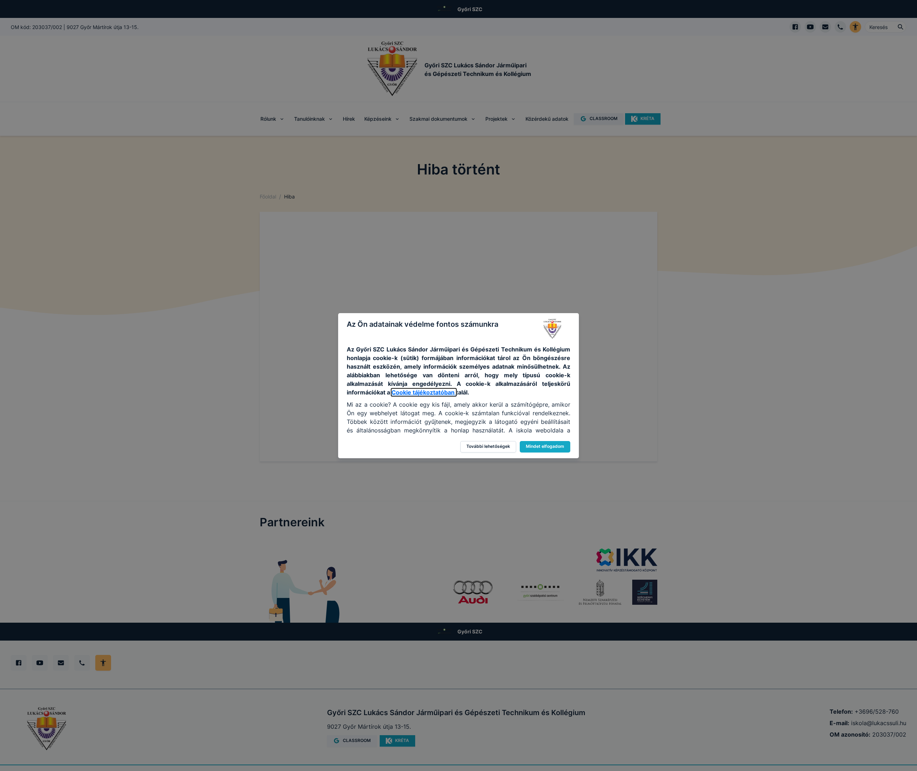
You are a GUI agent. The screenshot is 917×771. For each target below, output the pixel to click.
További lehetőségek (488, 446)
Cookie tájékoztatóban (424, 392)
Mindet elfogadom (545, 446)
